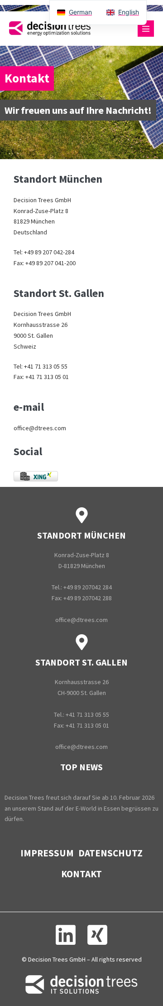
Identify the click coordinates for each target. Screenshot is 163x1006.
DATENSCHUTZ (110, 853)
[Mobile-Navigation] (146, 28)
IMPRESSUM (47, 853)
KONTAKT (81, 874)
